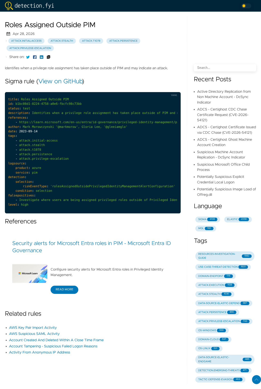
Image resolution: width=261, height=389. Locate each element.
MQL (204, 228)
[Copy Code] (155, 88)
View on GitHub (60, 82)
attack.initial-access (26, 41)
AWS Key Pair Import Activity (33, 328)
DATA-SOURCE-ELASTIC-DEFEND (222, 303)
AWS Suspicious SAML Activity (34, 334)
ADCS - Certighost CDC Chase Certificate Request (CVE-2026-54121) (222, 115)
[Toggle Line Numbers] (164, 88)
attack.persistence (123, 41)
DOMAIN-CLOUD (212, 339)
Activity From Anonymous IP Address (39, 352)
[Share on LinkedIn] (41, 57)
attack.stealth (62, 41)
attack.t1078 (91, 41)
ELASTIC (237, 219)
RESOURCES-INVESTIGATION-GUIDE (223, 256)
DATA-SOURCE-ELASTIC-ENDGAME (223, 359)
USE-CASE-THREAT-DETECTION (222, 267)
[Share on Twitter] (27, 57)
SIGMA (206, 219)
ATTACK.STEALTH (213, 294)
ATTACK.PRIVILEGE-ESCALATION (222, 321)
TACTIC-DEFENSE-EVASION (219, 379)
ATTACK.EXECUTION (215, 285)
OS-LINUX (207, 348)
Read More (64, 289)
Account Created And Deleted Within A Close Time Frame (56, 340)
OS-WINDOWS (210, 330)
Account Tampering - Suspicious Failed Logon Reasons (53, 346)
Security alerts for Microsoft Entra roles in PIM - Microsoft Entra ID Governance (91, 247)
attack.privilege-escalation (30, 48)
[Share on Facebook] (34, 57)
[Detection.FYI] (31, 6)
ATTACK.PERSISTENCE (216, 312)
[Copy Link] (48, 57)
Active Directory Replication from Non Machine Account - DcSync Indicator (224, 97)
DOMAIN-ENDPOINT (214, 276)
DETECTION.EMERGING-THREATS (222, 370)
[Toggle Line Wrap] (172, 88)
